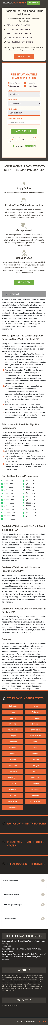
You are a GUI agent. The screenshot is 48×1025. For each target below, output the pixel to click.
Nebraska (35, 795)
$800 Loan (30, 490)
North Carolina (35, 730)
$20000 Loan (31, 513)
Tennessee (12, 742)
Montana (12, 795)
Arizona (13, 783)
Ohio (35, 772)
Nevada (35, 724)
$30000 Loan (31, 516)
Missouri (12, 724)
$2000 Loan (30, 497)
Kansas (13, 760)
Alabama (35, 712)
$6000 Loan (30, 503)
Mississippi (35, 718)
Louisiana (13, 766)
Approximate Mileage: (15, 118)
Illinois (13, 754)
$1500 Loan (9, 497)
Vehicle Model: (12, 109)
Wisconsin (35, 778)
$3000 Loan (9, 500)
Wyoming (13, 807)
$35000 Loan (9, 519)
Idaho (35, 748)
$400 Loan (30, 484)
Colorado (35, 783)
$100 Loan (8, 481)
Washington (12, 778)
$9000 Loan (9, 509)
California (13, 706)
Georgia (13, 718)
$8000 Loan (30, 506)
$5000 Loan (9, 503)
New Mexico (13, 730)
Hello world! (6, 946)
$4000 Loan (30, 500)
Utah (35, 742)
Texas (12, 712)
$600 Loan (30, 487)
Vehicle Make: (12, 100)
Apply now (24, 56)
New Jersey (13, 801)
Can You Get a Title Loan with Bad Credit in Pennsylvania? (24, 954)
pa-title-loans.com (26, 1021)
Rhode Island (35, 801)
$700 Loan (8, 490)
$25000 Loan (9, 516)
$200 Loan (30, 481)
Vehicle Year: (12, 90)
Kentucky (35, 760)
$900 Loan (8, 493)
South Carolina (35, 736)
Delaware (13, 748)
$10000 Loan (31, 509)
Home (7, 294)
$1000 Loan (30, 493)
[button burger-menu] (44, 3)
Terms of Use (16, 140)
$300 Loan (8, 484)
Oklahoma (13, 772)
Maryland (12, 789)
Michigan (35, 766)
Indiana (35, 754)
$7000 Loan (9, 506)
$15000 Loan (9, 513)
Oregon (13, 736)
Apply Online (33, 3)
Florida (35, 706)
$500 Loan (8, 487)
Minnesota (35, 789)
